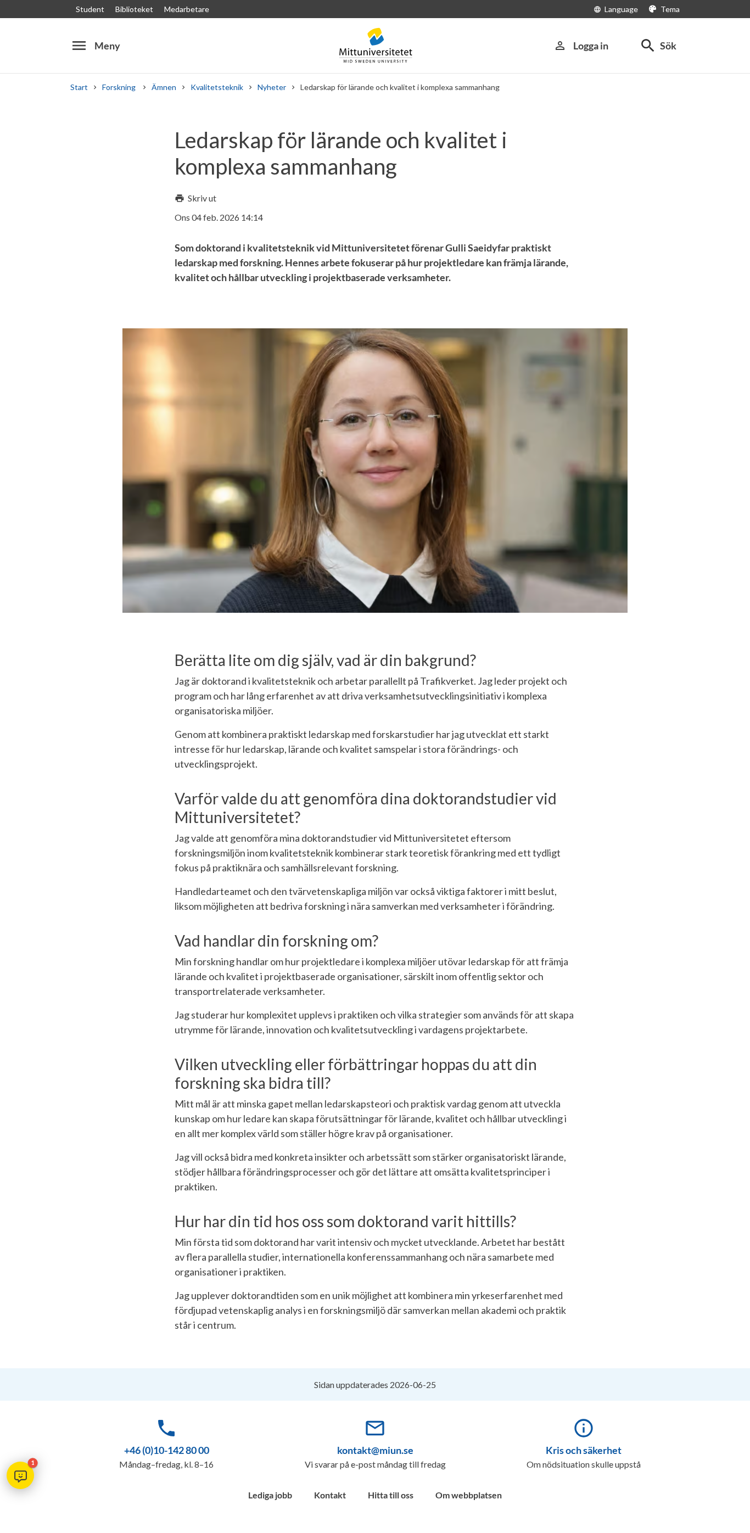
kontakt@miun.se (375, 1450)
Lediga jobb (270, 1495)
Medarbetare (186, 9)
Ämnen (164, 87)
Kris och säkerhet (584, 1450)
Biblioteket (134, 9)
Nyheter (272, 87)
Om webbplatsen (468, 1495)
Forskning (119, 87)
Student (90, 9)
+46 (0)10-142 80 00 (166, 1450)
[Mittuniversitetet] (375, 45)
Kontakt (330, 1495)
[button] (20, 1475)
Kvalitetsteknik (217, 87)
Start (79, 87)
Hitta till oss (390, 1495)
